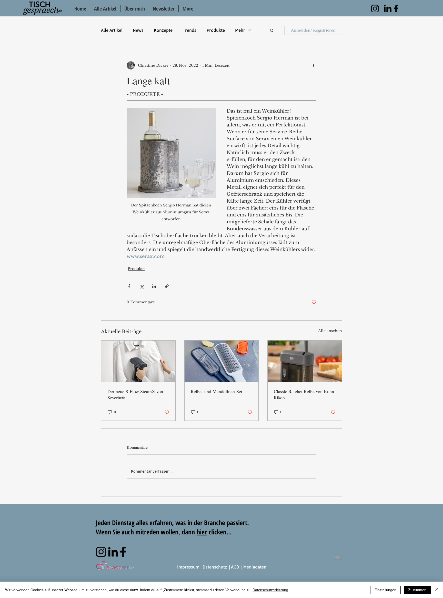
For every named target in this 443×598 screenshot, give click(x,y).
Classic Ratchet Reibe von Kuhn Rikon (304, 394)
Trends (189, 30)
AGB (235, 567)
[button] (271, 30)
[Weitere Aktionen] (313, 65)
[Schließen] (437, 590)
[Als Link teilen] (166, 286)
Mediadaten (254, 567)
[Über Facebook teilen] (129, 286)
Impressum (188, 567)
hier (202, 531)
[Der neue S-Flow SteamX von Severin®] (138, 361)
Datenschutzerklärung (270, 589)
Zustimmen (417, 589)
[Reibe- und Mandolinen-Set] (222, 361)
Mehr (240, 30)
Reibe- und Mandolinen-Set (216, 391)
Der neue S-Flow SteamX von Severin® (135, 394)
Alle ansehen (330, 330)
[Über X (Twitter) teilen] (141, 286)
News (138, 30)
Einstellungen (385, 589)
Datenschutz (215, 567)
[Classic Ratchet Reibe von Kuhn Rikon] (305, 361)
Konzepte (163, 30)
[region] (374, 8)
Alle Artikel (112, 30)
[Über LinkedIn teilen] (154, 286)
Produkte (216, 30)
